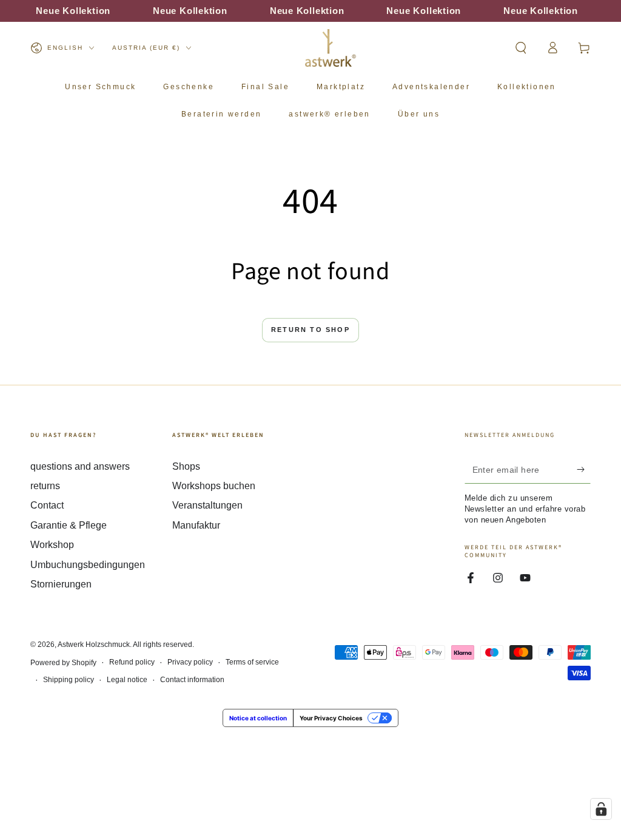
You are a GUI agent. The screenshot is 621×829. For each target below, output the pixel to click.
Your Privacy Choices (331, 718)
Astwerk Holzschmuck (94, 644)
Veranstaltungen (207, 505)
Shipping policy (68, 679)
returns (45, 486)
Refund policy (132, 662)
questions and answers (80, 466)
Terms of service (252, 662)
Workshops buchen (213, 486)
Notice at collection (258, 718)
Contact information (192, 679)
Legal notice (127, 679)
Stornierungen (61, 584)
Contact (47, 505)
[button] (521, 48)
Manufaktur (196, 525)
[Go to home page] (330, 48)
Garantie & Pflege (68, 525)
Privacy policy (190, 662)
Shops (186, 466)
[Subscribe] (584, 469)
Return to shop (310, 329)
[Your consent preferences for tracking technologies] (601, 809)
